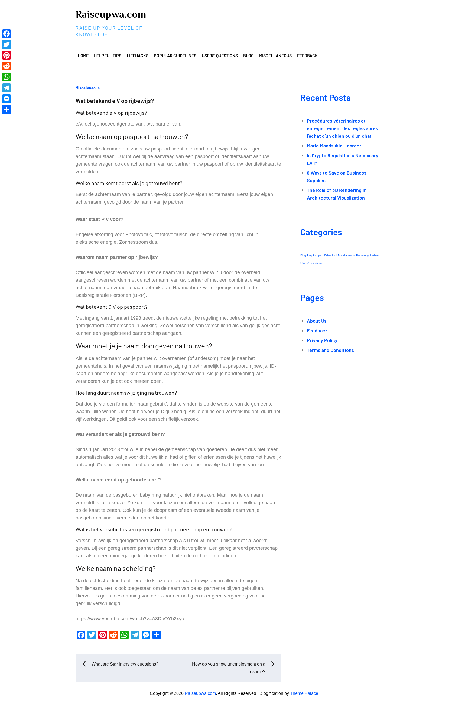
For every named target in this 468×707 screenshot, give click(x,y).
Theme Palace (304, 693)
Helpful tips (107, 55)
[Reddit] (6, 66)
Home (83, 55)
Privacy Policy (322, 340)
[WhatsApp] (6, 77)
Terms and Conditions (330, 350)
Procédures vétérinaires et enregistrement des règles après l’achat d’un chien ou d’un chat (342, 128)
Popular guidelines (175, 55)
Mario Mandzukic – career (334, 146)
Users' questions (311, 263)
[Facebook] (6, 33)
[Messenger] (6, 98)
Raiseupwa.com (111, 14)
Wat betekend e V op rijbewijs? (115, 100)
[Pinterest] (6, 55)
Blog (248, 55)
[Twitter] (6, 44)
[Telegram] (6, 87)
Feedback (307, 55)
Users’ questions (220, 55)
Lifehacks (137, 55)
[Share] (6, 109)
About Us (317, 321)
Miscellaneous (275, 55)
